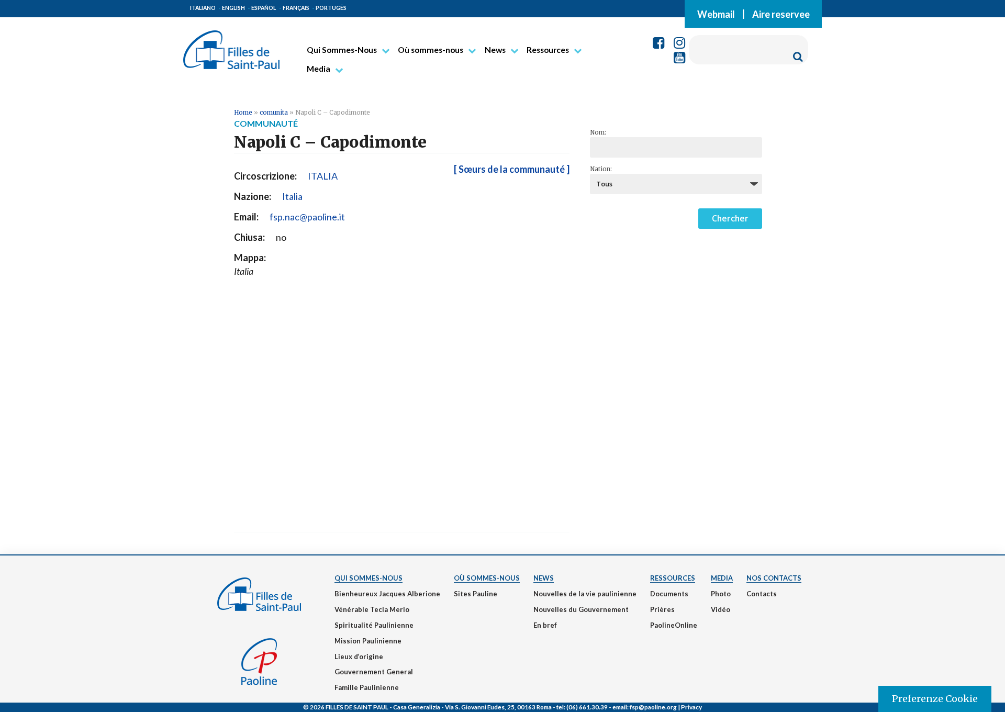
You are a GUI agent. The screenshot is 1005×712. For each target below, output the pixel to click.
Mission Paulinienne (367, 641)
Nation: (601, 169)
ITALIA (323, 176)
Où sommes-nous (430, 49)
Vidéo (720, 609)
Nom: (598, 132)
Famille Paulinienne (366, 687)
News (495, 49)
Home (243, 112)
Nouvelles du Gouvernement (581, 609)
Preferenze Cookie (935, 699)
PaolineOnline (673, 625)
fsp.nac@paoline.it (307, 216)
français (296, 8)
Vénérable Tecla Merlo (371, 609)
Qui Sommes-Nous (342, 49)
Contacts (761, 593)
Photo (721, 593)
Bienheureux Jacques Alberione (387, 593)
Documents (669, 593)
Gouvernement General (373, 672)
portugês (331, 8)
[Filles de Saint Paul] (231, 45)
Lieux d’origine (358, 656)
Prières (662, 609)
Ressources (548, 49)
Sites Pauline (475, 593)
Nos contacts (773, 578)
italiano (203, 8)
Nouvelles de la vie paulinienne (584, 593)
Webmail (716, 13)
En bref (545, 625)
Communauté (266, 123)
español (263, 8)
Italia (292, 196)
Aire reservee (781, 13)
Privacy (691, 706)
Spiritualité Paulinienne (374, 625)
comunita (274, 112)
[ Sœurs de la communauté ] (512, 169)
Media (318, 68)
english (233, 8)
